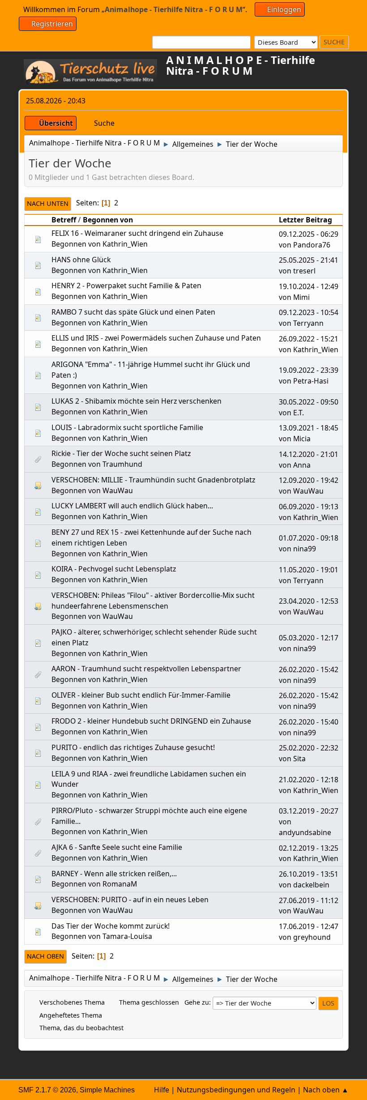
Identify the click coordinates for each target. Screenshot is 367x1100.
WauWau (117, 490)
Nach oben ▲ (326, 1090)
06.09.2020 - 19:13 (308, 507)
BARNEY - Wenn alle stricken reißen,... (114, 873)
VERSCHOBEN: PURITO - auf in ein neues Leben (130, 899)
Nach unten (47, 203)
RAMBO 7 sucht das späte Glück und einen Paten (133, 312)
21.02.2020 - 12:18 (308, 779)
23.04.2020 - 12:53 (308, 601)
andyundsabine (305, 832)
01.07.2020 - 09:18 (308, 538)
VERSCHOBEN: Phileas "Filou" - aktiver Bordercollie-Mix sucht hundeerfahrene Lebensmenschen (153, 600)
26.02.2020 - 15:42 (308, 669)
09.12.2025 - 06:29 (308, 234)
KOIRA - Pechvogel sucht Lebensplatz (113, 569)
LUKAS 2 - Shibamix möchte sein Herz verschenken (136, 401)
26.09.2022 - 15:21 (308, 339)
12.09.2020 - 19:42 (308, 480)
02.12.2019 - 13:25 (308, 848)
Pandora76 (311, 245)
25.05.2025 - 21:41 (308, 260)
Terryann (308, 323)
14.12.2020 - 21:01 (308, 454)
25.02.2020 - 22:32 (308, 748)
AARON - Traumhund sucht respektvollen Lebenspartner (146, 669)
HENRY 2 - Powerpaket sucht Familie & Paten (126, 285)
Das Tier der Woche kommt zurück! (110, 926)
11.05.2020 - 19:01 (308, 570)
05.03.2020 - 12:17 (308, 638)
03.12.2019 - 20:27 (308, 811)
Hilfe (161, 1090)
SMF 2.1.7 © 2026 (47, 1090)
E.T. (298, 413)
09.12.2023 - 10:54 (308, 312)
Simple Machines (107, 1090)
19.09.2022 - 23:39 (308, 370)
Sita (299, 758)
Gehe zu (196, 1002)
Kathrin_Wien (125, 244)
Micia (302, 438)
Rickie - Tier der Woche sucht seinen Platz (121, 453)
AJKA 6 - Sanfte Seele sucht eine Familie (116, 847)
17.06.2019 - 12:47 (308, 926)
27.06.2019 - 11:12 (308, 900)
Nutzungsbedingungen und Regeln (236, 1090)
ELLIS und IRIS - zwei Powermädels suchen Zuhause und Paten (156, 338)
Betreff (63, 220)
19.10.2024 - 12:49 (308, 286)
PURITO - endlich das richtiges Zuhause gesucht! (133, 747)
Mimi (301, 297)
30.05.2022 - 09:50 (308, 402)
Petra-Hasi (311, 381)
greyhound (312, 937)
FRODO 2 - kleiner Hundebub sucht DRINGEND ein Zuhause (151, 721)
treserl (304, 271)
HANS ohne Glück (81, 259)
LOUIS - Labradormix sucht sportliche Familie (127, 427)
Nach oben (45, 956)
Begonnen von (108, 220)
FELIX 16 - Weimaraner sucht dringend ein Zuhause (137, 233)
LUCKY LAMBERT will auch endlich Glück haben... (132, 506)
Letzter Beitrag (305, 220)
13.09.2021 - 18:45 (308, 428)
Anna (302, 465)
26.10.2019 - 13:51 (308, 874)
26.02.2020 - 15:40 (308, 722)
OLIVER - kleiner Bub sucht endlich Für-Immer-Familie (140, 695)
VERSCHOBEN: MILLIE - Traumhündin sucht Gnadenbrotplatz (153, 480)
